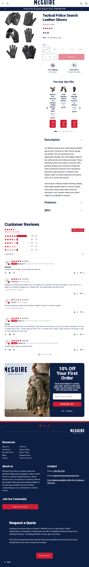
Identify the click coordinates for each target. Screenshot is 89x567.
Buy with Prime (7, 452)
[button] (48, 28)
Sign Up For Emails (20, 506)
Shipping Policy (24, 455)
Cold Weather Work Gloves (63, 98)
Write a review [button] (78, 230)
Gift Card (22, 447)
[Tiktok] (48, 426)
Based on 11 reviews (12, 232)
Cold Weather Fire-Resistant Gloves (74, 100)
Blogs (4, 455)
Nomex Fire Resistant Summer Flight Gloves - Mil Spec (53, 103)
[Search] (7, 3)
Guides (5, 458)
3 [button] (44, 354)
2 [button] (42, 354)
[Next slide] (81, 8)
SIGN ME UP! (67, 404)
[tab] (55, 131)
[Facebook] (40, 426)
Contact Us (6, 449)
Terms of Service (25, 458)
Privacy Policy (24, 449)
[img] (16, 261)
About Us (5, 447)
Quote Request (44, 555)
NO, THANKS (67, 411)
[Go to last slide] (47, 108)
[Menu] (2, 3)
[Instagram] (44, 426)
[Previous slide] (5, 8)
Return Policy (24, 452)
